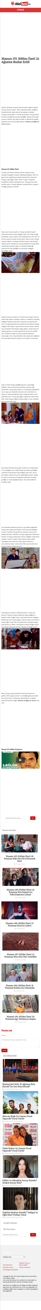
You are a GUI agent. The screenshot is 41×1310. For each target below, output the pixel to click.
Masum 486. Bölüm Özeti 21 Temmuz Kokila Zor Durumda (19, 986)
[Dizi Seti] (20, 3)
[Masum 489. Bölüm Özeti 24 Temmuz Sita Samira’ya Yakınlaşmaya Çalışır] (20, 887)
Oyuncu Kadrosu (24, 1267)
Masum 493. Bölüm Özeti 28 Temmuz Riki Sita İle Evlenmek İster (19, 858)
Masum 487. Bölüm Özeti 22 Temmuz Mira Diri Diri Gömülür (20, 955)
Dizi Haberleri (7, 1265)
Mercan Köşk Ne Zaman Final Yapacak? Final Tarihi (17, 1117)
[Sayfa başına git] (37, 1307)
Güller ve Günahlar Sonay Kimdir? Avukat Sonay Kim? (19, 1181)
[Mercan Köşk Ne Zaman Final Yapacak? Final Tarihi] (20, 1102)
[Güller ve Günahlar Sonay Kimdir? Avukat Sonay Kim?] (20, 1166)
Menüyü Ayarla (8, 1307)
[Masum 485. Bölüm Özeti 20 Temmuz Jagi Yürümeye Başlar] (20, 1013)
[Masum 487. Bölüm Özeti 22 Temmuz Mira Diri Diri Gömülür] (20, 951)
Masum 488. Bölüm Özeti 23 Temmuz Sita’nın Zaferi (19, 924)
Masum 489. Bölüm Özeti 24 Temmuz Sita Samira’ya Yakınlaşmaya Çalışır (20, 892)
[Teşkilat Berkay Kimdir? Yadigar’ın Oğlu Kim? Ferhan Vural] (20, 1198)
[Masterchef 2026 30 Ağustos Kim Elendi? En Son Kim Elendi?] (20, 1070)
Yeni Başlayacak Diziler (10, 1270)
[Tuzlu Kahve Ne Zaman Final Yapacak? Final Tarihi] (20, 1134)
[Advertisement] (20, 36)
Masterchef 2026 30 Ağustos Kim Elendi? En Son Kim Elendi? (18, 1085)
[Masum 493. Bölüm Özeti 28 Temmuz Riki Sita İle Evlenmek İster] (19, 853)
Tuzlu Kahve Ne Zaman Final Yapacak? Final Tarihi (16, 1149)
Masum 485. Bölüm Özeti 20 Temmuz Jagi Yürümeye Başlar (20, 1017)
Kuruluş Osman (8, 1267)
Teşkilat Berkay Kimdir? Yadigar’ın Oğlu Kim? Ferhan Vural (20, 1213)
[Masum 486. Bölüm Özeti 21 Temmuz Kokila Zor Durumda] (19, 982)
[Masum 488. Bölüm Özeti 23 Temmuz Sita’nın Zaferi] (19, 920)
